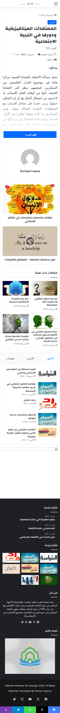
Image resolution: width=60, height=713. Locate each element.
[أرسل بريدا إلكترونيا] (39, 54)
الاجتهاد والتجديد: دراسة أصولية (23, 417)
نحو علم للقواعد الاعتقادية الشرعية (19, 300)
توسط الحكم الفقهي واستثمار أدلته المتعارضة (45, 302)
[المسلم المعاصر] (30, 3)
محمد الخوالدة (46, 54)
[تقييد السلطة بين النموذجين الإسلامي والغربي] (47, 373)
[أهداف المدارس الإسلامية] (30, 580)
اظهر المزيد (31, 134)
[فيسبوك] (38, 622)
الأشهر (50, 358)
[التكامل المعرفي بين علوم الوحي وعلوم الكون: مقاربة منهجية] (47, 432)
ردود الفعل (30, 400)
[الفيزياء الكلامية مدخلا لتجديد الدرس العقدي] (16, 323)
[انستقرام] (26, 622)
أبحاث (41, 15)
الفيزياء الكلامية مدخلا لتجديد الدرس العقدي (17, 338)
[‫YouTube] (30, 622)
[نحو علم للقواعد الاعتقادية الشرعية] (16, 288)
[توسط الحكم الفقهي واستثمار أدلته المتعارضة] (44, 288)
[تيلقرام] (22, 622)
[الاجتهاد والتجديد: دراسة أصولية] (47, 419)
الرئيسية (50, 15)
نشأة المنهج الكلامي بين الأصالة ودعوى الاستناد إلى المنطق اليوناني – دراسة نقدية (44, 336)
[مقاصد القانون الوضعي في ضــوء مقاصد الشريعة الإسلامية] (47, 388)
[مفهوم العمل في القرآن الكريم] (49, 580)
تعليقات (10, 358)
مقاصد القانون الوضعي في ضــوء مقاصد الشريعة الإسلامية (21, 387)
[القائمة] (56, 5)
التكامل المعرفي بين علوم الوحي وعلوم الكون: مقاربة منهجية (21, 433)
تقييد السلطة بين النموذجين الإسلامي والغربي (21, 371)
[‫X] (34, 622)
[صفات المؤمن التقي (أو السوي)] (11, 569)
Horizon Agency (43, 691)
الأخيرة (30, 358)
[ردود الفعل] (47, 404)
